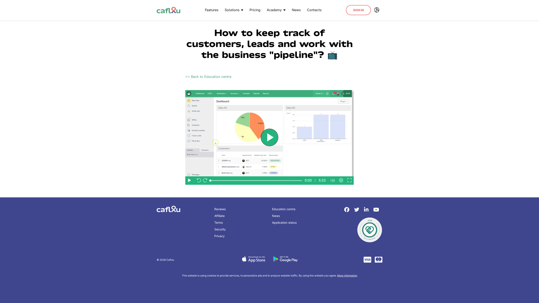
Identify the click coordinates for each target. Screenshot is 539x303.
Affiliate (219, 216)
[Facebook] (347, 210)
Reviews (220, 209)
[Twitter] (357, 210)
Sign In (358, 10)
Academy (274, 10)
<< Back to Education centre (208, 76)
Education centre (283, 209)
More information (347, 275)
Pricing (254, 10)
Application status (284, 222)
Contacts (314, 10)
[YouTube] (376, 210)
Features (211, 10)
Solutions (232, 10)
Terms (218, 222)
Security (220, 229)
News (296, 10)
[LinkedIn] (367, 210)
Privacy (219, 236)
